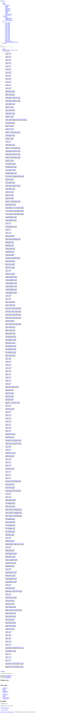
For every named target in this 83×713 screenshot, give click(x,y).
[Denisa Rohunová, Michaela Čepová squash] (14, 647)
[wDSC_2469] (8, 358)
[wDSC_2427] (8, 373)
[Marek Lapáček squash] (10, 301)
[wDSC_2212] (8, 474)
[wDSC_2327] (8, 430)
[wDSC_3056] (8, 71)
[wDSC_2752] (8, 222)
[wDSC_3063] (8, 68)
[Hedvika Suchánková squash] (11, 559)
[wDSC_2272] (8, 449)
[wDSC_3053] (8, 75)
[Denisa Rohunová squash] (10, 650)
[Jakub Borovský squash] (10, 452)
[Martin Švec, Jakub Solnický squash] (12, 131)
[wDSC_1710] (8, 659)
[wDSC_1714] (8, 656)
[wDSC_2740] (8, 232)
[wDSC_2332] (8, 424)
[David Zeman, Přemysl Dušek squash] (13, 480)
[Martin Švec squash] (9, 106)
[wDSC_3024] (8, 87)
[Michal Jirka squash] (9, 392)
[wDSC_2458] (8, 367)
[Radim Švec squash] (9, 115)
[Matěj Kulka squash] (9, 241)
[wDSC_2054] (8, 537)
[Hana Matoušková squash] (10, 336)
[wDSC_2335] (8, 420)
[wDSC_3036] (8, 81)
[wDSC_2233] (8, 464)
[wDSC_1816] (8, 631)
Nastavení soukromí (31, 711)
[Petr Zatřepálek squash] (10, 502)
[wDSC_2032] (8, 546)
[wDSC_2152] (8, 361)
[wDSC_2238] (8, 458)
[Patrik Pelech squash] (9, 436)
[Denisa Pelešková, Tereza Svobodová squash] (14, 207)
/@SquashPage (8, 677)
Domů (4, 48)
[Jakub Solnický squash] (10, 103)
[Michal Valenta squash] (10, 90)
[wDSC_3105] (8, 56)
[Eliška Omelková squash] (10, 499)
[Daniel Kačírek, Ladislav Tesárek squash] (13, 590)
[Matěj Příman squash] (9, 534)
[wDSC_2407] (8, 383)
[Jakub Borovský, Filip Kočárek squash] (13, 439)
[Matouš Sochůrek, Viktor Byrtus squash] (13, 609)
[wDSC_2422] (8, 376)
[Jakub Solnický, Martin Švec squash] (12, 97)
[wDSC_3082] (8, 62)
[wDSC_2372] (8, 405)
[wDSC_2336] (8, 417)
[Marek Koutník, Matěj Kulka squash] (12, 238)
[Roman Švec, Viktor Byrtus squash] (12, 402)
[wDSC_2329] (8, 427)
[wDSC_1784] (8, 640)
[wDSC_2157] (8, 141)
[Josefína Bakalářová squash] (11, 276)
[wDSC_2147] (8, 461)
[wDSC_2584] (8, 295)
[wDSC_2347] (8, 411)
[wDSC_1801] (8, 637)
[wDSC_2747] (8, 229)
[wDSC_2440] (8, 370)
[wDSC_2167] (8, 493)
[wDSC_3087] (8, 59)
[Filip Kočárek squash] (9, 235)
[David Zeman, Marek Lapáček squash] (13, 307)
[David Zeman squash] (9, 320)
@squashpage (8, 676)
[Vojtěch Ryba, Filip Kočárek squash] (12, 257)
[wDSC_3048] (8, 78)
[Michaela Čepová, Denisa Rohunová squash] (14, 662)
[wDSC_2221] (8, 471)
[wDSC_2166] (8, 496)
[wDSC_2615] (8, 270)
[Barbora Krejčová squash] (10, 562)
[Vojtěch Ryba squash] (9, 251)
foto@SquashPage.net (4, 707)
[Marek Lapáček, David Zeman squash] (13, 317)
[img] (2, 1)
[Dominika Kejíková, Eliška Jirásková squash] (14, 543)
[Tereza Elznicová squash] (10, 163)
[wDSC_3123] (8, 53)
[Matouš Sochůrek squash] (10, 606)
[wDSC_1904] (8, 593)
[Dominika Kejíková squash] (11, 166)
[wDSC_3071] (8, 65)
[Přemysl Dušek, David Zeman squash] (13, 490)
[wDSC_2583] (8, 298)
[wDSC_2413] (8, 380)
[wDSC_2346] (8, 414)
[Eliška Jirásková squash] (10, 332)
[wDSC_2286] (8, 446)
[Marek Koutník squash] (10, 248)
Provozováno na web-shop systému (7, 711)
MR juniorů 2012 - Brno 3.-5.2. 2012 (10, 49)
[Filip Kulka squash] (9, 389)
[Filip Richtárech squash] (10, 433)
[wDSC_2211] (8, 477)
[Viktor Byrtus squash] (9, 408)
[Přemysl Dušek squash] (10, 486)
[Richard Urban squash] (10, 260)
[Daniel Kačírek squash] (10, 587)
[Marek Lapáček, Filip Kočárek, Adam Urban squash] (15, 119)
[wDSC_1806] (8, 634)
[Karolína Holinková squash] (11, 216)
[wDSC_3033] (8, 84)
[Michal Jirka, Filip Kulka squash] (12, 386)
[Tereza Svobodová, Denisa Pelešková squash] (14, 210)
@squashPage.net (8, 675)
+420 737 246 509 (4, 709)
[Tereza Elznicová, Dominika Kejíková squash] (14, 175)
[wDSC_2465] (8, 364)
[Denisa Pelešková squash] (10, 204)
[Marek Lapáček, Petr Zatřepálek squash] (13, 508)
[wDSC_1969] (8, 568)
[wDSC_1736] (8, 653)
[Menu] (0, 45)
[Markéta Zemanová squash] (11, 596)
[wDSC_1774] (8, 644)
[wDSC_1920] (8, 584)
